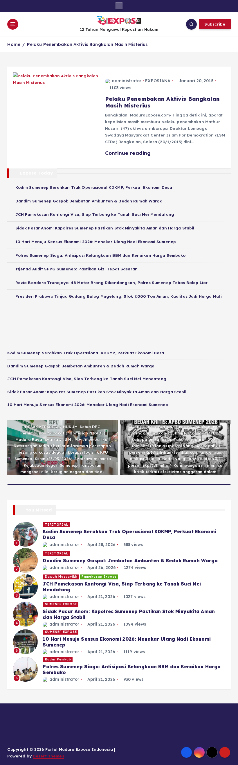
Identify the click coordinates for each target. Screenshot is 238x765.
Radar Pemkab (58, 659)
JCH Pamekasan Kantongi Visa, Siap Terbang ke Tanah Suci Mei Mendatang (94, 214)
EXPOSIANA (157, 80)
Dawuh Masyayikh (61, 577)
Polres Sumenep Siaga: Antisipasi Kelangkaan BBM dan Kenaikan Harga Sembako (100, 255)
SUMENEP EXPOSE (61, 604)
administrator (127, 80)
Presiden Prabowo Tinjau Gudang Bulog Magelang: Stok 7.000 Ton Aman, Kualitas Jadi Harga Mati (118, 296)
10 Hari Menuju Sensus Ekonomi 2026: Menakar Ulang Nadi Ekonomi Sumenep (95, 241)
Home (13, 44)
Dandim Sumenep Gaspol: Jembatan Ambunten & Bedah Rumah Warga (88, 200)
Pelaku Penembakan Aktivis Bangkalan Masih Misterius (87, 44)
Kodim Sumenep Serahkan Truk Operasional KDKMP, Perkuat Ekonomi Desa (93, 187)
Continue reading (128, 153)
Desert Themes (48, 755)
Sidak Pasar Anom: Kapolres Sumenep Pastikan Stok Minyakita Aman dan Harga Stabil (104, 227)
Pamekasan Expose (99, 577)
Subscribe (214, 23)
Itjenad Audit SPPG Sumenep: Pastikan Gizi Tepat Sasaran (76, 268)
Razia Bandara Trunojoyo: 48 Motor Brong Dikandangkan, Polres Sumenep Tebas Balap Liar (111, 282)
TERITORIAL (56, 525)
